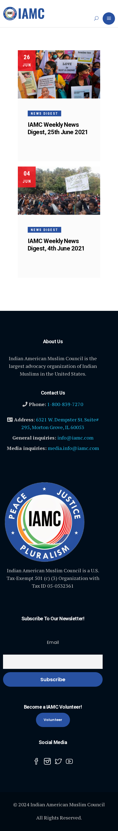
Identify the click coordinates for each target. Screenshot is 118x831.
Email (53, 642)
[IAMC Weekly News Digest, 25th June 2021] (59, 74)
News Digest (44, 114)
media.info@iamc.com (73, 448)
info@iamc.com (75, 437)
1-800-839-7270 (65, 404)
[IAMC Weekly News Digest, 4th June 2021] (59, 191)
